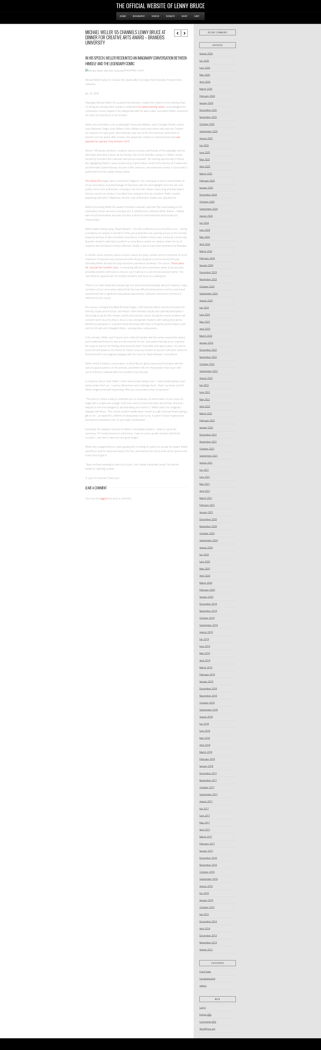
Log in (202, 1007)
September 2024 (208, 209)
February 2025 (207, 180)
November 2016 (208, 865)
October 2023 (207, 286)
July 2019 (204, 639)
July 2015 (204, 914)
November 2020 (208, 526)
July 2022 (204, 385)
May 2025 (204, 159)
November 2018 (208, 695)
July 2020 (204, 554)
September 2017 (208, 794)
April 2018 (204, 745)
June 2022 (204, 392)
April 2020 (204, 575)
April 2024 (204, 244)
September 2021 (208, 455)
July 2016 (204, 893)
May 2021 (204, 484)
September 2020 (208, 540)
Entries (205, 1014)
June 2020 (204, 561)
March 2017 (205, 836)
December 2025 (208, 110)
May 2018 (204, 738)
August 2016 (206, 886)
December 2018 (208, 688)
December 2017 (208, 773)
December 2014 (208, 921)
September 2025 (208, 131)
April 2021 (204, 491)
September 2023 (208, 293)
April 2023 (204, 328)
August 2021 (206, 462)
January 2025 (206, 187)
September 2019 (208, 625)
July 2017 (204, 808)
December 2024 (208, 194)
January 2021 (206, 512)
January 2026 (206, 103)
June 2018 (204, 730)
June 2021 (204, 477)
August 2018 (206, 716)
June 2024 (204, 230)
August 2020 (206, 547)
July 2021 (204, 470)
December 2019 (208, 604)
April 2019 (204, 660)
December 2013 (208, 935)
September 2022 (208, 371)
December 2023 (208, 272)
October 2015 (207, 907)
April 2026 (204, 81)
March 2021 (205, 498)
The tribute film (93, 180)
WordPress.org (207, 1028)
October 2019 (207, 618)
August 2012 (206, 949)
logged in (104, 498)
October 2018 (207, 702)
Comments (207, 1021)
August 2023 (206, 300)
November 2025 (208, 117)
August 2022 (206, 378)
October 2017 (207, 787)
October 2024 (207, 201)
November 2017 (208, 780)
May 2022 (204, 399)
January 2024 (206, 265)
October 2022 (207, 364)
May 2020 (204, 568)
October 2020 (207, 533)
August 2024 (206, 216)
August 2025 (206, 138)
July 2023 (204, 307)
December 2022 (208, 350)
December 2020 (208, 519)
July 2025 (204, 145)
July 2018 (204, 723)
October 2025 (207, 124)
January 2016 (206, 900)
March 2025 (205, 173)
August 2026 (206, 53)
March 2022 (205, 413)
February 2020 (207, 589)
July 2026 (204, 60)
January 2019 (206, 681)
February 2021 (207, 505)
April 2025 (204, 166)
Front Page (205, 971)
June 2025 (204, 152)
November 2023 (208, 279)
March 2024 (205, 251)
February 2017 (207, 843)
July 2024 (204, 223)
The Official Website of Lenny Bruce (160, 6)
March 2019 (205, 667)
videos (202, 985)
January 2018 (206, 766)
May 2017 (204, 822)
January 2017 (206, 851)
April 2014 (204, 928)
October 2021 (207, 448)
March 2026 (205, 88)
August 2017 (206, 801)
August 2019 (206, 632)
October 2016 (207, 872)
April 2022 (204, 406)
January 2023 (206, 342)
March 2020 (205, 582)
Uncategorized (207, 978)
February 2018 (207, 759)
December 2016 (208, 858)
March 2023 (205, 335)
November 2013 (208, 942)
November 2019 (208, 611)
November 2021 (208, 441)
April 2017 (204, 829)
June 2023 (204, 314)
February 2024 (207, 258)
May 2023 (204, 321)
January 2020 (206, 596)
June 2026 (204, 67)
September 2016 (208, 879)
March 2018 (205, 752)
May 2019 (204, 653)
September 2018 (208, 709)
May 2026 (204, 74)
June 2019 (204, 646)
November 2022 (208, 357)
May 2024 (204, 237)
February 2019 (207, 674)
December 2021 (208, 434)
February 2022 (207, 420)
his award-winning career (151, 106)
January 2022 (206, 427)
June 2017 (204, 815)
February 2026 (207, 96)
